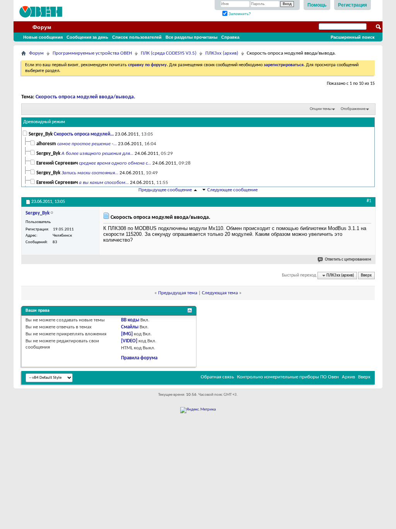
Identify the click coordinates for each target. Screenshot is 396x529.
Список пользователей (137, 37)
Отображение (353, 109)
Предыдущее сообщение (165, 189)
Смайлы (129, 327)
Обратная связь (217, 377)
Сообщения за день (87, 37)
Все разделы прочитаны (191, 37)
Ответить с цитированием (348, 260)
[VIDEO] (129, 341)
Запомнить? (239, 14)
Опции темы (320, 109)
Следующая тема (220, 292)
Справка (230, 37)
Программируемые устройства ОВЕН (92, 53)
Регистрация (352, 5)
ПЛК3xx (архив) (221, 53)
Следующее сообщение (232, 189)
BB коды (130, 320)
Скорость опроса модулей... (84, 134)
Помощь (316, 5)
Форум (41, 27)
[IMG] (127, 334)
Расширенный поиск (353, 37)
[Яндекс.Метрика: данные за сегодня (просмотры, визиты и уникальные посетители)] (198, 410)
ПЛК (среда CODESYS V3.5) (168, 53)
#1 (369, 201)
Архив (348, 377)
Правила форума (139, 358)
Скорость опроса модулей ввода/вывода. (85, 97)
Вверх (366, 275)
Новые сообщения (43, 37)
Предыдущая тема (177, 292)
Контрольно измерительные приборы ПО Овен (288, 377)
